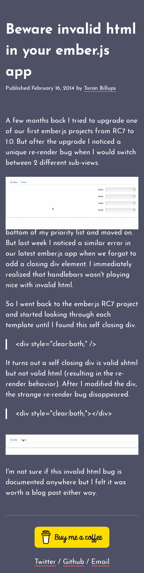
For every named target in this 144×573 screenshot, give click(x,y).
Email (100, 562)
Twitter (45, 562)
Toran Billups (100, 88)
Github (73, 562)
